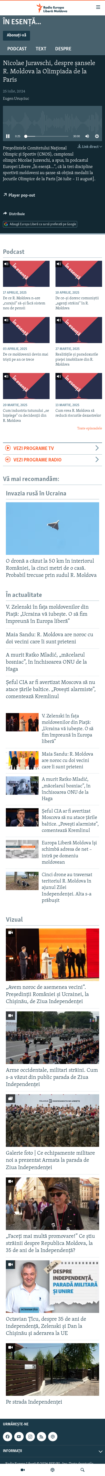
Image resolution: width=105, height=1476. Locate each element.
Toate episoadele (89, 428)
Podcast (17, 49)
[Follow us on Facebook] (7, 1436)
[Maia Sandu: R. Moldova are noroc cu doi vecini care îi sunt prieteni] (22, 760)
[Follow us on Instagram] (30, 1436)
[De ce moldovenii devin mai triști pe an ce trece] (26, 330)
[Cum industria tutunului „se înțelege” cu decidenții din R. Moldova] (26, 386)
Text (41, 49)
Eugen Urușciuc (16, 99)
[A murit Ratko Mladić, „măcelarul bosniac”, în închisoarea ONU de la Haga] (22, 785)
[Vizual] (22, 1470)
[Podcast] (52, 1470)
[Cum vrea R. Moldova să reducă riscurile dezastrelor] (78, 386)
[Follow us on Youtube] (18, 1436)
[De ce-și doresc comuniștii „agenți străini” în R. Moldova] (78, 274)
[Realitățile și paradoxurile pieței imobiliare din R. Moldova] (78, 330)
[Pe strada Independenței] (52, 1369)
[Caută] (82, 1470)
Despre (63, 49)
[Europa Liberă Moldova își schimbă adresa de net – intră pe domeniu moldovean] (22, 849)
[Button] (14, 215)
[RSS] (41, 1436)
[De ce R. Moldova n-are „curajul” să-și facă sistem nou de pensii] (26, 274)
